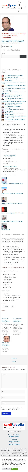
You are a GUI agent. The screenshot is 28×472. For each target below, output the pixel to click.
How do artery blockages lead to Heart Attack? (12, 213)
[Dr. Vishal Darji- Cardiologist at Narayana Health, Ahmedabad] (7, 326)
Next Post (14, 361)
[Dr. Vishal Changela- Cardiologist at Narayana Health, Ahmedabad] (19, 326)
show (11, 46)
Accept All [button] (14, 468)
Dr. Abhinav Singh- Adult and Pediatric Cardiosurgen (14, 101)
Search (3, 53)
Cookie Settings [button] (6, 468)
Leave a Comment (6, 40)
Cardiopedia (20, 6)
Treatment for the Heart (14, 444)
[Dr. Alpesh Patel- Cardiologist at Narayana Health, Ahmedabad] (7, 339)
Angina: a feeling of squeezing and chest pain (12, 221)
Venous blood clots (6, 229)
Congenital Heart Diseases (10, 166)
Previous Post (14, 358)
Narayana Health (5, 41)
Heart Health (14, 439)
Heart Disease (14, 438)
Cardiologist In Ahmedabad (17, 40)
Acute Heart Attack (8, 156)
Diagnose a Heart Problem (14, 434)
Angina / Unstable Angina (10, 155)
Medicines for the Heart (14, 441)
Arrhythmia (23, 169)
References (14, 442)
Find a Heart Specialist (14, 436)
